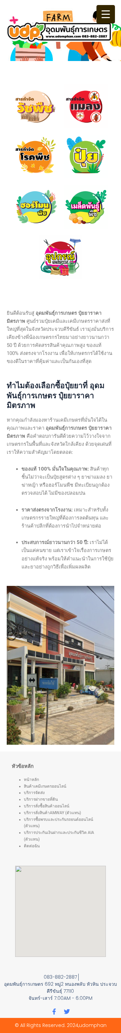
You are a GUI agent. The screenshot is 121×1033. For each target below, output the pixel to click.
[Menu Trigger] (105, 14)
